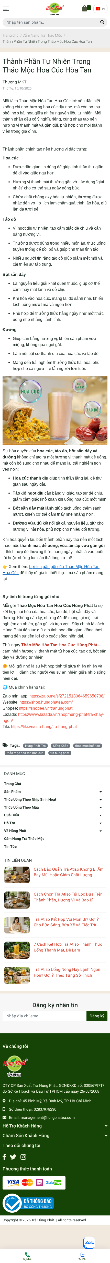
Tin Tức (10, 846)
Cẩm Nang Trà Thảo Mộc (24, 839)
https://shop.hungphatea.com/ (46, 702)
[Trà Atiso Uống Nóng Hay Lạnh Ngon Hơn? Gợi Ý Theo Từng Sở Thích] (17, 975)
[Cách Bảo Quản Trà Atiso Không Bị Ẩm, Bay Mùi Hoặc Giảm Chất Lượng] (17, 875)
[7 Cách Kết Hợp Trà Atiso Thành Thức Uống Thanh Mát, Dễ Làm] (17, 950)
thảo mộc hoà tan (87, 746)
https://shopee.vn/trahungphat (45, 708)
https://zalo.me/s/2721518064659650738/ (67, 696)
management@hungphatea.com (48, 1117)
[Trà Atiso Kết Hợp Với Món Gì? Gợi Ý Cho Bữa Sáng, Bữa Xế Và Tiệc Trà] (17, 925)
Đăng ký (97, 1016)
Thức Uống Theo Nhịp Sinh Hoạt (30, 799)
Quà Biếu (11, 815)
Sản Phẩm (12, 792)
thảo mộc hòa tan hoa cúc (25, 753)
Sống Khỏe (60, 746)
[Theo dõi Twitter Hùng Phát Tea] (13, 1157)
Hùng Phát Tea (35, 746)
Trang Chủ (12, 784)
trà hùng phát (59, 753)
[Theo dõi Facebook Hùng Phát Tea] (4, 1157)
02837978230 (45, 1109)
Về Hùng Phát (15, 831)
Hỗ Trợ (9, 823)
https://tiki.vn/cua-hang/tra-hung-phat (44, 726)
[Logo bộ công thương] (28, 1203)
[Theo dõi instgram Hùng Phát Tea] (23, 1157)
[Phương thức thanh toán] (34, 1182)
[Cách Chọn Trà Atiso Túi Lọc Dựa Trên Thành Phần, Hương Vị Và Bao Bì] (17, 900)
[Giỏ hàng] (85, 8)
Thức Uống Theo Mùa (21, 807)
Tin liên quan (18, 860)
